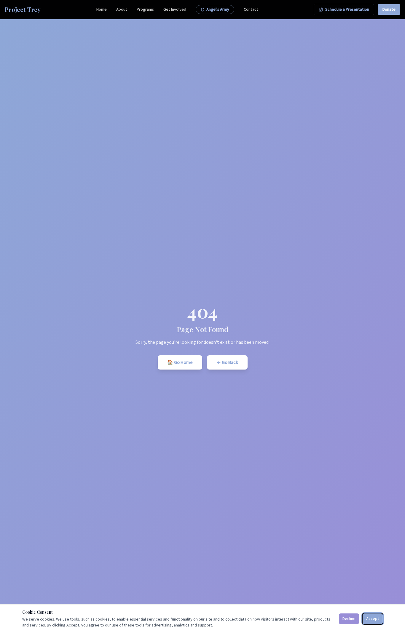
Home (101, 9)
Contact (251, 9)
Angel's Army (217, 9)
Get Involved (174, 9)
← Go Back (227, 362)
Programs (145, 9)
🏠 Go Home (180, 362)
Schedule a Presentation (347, 9)
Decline (348, 619)
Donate (389, 9)
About (121, 9)
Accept (372, 619)
